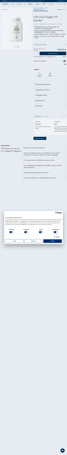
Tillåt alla (53, 241)
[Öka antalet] (38, 53)
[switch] (26, 232)
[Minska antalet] (35, 53)
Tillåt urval (33, 241)
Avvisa (14, 241)
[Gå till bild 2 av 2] (29, 30)
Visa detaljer (56, 236)
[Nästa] (64, 115)
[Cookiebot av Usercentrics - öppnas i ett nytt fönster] (56, 213)
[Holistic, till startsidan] (5, 4)
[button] (60, 4)
